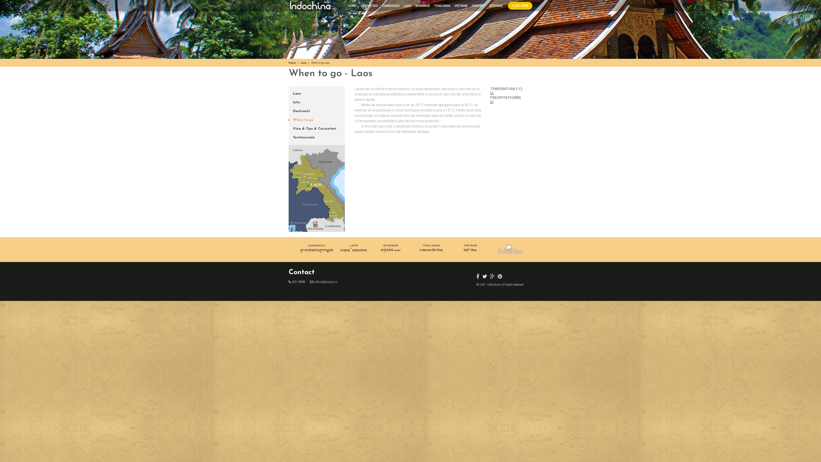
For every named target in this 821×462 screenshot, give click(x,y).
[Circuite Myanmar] (391, 254)
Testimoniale (304, 137)
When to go (303, 120)
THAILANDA (442, 5)
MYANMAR (422, 5)
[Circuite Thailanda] (431, 254)
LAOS (407, 5)
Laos (303, 62)
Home (352, 5)
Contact (478, 5)
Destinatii (301, 111)
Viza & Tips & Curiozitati (315, 128)
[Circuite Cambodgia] (317, 254)
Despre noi (369, 5)
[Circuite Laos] (354, 254)
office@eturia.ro (325, 282)
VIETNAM (461, 5)
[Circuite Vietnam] (470, 254)
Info (296, 102)
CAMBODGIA (390, 5)
